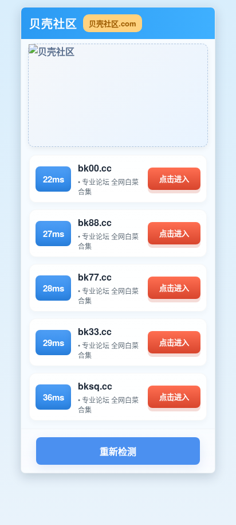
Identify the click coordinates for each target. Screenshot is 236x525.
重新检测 (118, 452)
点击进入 (174, 179)
